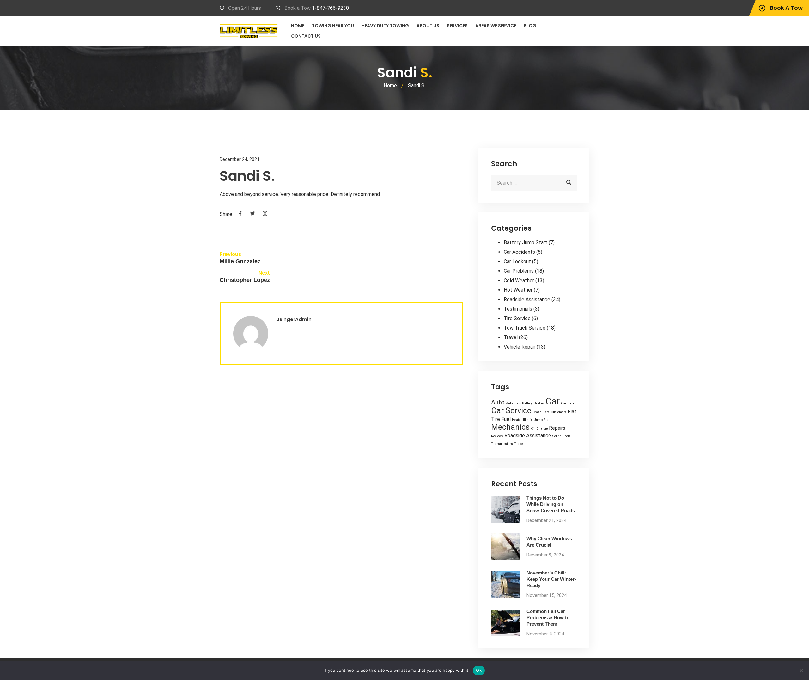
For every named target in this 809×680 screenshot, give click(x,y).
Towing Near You (333, 25)
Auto (498, 402)
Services (457, 25)
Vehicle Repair (519, 347)
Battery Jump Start (525, 243)
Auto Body (513, 403)
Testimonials (518, 309)
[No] (801, 670)
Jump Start (542, 420)
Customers (558, 412)
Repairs (557, 428)
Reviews (497, 436)
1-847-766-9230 (330, 8)
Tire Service (517, 318)
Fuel (506, 419)
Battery (527, 403)
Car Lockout (517, 261)
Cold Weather (519, 280)
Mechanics (510, 427)
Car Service (511, 410)
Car (552, 401)
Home (297, 25)
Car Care (567, 403)
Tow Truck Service (524, 328)
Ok (479, 670)
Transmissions (502, 444)
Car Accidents (519, 252)
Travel (511, 337)
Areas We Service (495, 25)
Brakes (539, 403)
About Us (428, 25)
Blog (530, 25)
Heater (517, 420)
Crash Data (541, 412)
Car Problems (519, 271)
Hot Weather (518, 290)
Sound (557, 436)
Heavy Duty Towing (385, 25)
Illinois (528, 420)
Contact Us (306, 36)
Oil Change (539, 429)
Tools (566, 436)
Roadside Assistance (527, 299)
